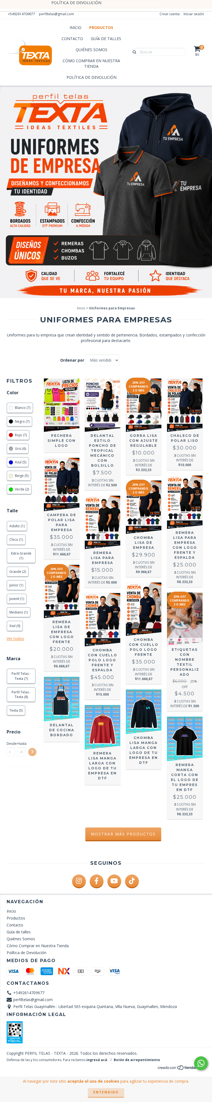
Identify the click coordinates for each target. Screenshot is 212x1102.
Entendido (106, 1092)
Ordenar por (72, 360)
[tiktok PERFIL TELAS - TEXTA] (132, 881)
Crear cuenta (170, 14)
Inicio (75, 27)
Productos (101, 27)
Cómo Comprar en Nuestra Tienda (91, 63)
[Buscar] (133, 51)
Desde (11, 743)
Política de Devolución (91, 77)
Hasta (21, 743)
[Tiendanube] (181, 1069)
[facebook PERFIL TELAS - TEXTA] (97, 881)
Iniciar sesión (194, 14)
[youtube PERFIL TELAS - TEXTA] (114, 881)
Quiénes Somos (91, 49)
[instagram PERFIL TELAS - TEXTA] (79, 881)
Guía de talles (106, 38)
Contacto (72, 38)
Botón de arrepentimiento (137, 1059)
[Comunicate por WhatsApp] (201, 1063)
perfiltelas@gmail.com (56, 14)
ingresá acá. (97, 1059)
